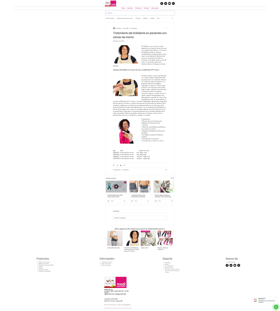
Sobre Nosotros (231, 262)
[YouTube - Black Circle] (169, 3)
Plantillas (152, 18)
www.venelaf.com (127, 304)
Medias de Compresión (44, 262)
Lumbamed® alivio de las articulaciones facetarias (138, 195)
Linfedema (145, 18)
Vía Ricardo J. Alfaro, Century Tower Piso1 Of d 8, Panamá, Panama (172, 270)
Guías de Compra (106, 265)
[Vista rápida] (115, 238)
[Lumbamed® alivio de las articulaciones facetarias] (140, 187)
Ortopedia (138, 18)
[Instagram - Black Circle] (173, 3)
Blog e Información (106, 263)
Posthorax (41, 268)
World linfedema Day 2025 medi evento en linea (115, 195)
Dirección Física (169, 267)
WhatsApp (167, 262)
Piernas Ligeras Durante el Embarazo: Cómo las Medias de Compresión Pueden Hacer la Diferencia (163, 195)
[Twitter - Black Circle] (165, 3)
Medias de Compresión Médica (46, 265)
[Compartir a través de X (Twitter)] (117, 165)
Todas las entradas (110, 18)
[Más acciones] (166, 28)
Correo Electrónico (169, 266)
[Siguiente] (175, 238)
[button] (138, 8)
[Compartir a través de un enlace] (124, 165)
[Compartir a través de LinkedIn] (121, 165)
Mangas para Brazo (43, 269)
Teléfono (167, 264)
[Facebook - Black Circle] (161, 3)
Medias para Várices (44, 263)
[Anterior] (105, 238)
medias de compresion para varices (125, 18)
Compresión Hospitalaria (45, 271)
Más (158, 18)
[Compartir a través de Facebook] (113, 165)
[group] (140, 241)
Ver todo (172, 178)
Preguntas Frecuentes (107, 262)
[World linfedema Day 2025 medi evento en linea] (116, 187)
